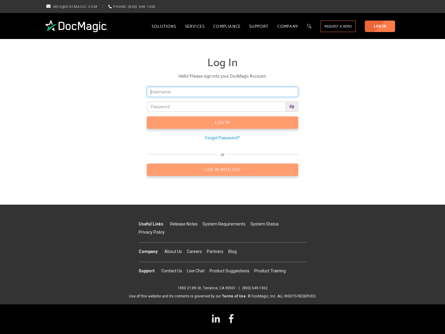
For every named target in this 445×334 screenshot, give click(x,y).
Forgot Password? (222, 137)
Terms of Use (234, 296)
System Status (264, 224)
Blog (232, 251)
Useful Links (151, 224)
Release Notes (184, 224)
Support (259, 26)
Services (195, 26)
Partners (215, 251)
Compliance (227, 26)
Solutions (164, 26)
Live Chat (196, 270)
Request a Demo (338, 26)
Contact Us (171, 270)
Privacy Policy (152, 232)
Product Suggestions (229, 270)
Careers (194, 251)
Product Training (270, 270)
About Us (173, 251)
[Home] (76, 26)
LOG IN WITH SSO (223, 170)
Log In (380, 26)
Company (287, 26)
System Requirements (224, 224)
